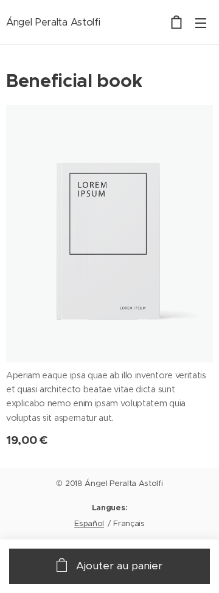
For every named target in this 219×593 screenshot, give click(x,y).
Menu (201, 22)
